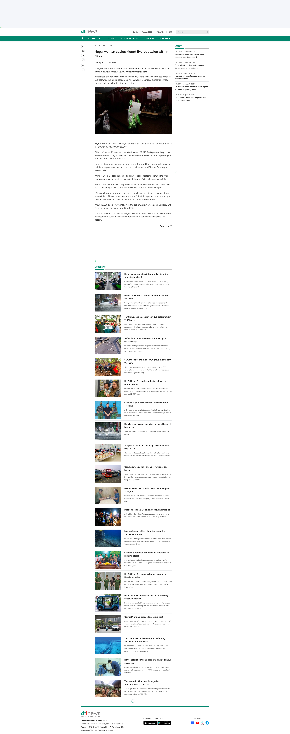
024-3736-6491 (95, 730)
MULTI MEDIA (165, 38)
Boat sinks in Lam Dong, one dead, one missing (147, 509)
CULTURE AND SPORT (129, 38)
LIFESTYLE (111, 38)
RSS (170, 32)
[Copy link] (83, 60)
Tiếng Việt (160, 32)
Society (112, 46)
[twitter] (83, 51)
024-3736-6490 (111, 730)
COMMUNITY (149, 38)
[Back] (83, 70)
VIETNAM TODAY (94, 38)
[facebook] (83, 46)
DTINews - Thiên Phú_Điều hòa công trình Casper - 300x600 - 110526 (192, 108)
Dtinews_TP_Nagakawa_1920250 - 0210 (145, 1)
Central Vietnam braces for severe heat (143, 617)
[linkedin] (83, 55)
